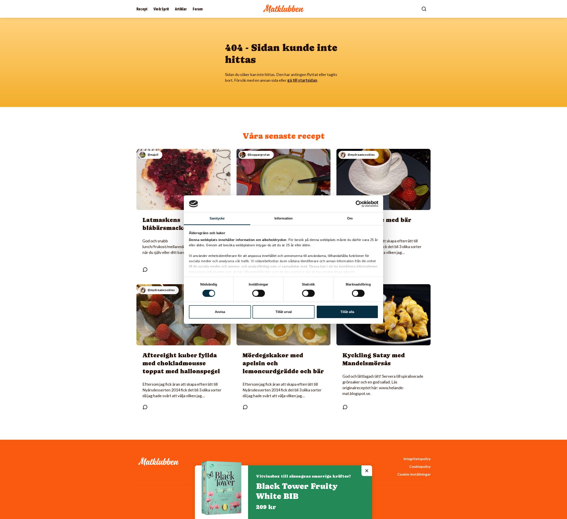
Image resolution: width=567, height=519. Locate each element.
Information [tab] (283, 218)
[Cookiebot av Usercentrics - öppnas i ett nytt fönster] (359, 203)
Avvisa (220, 312)
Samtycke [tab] (217, 218)
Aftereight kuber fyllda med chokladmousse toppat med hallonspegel (181, 363)
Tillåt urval (284, 312)
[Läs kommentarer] (145, 269)
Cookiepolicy (420, 466)
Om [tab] (350, 218)
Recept (142, 9)
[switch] (258, 293)
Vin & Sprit (161, 9)
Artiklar (181, 9)
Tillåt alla (347, 312)
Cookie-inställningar (414, 474)
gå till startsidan (302, 80)
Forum (198, 9)
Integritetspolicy (417, 459)
